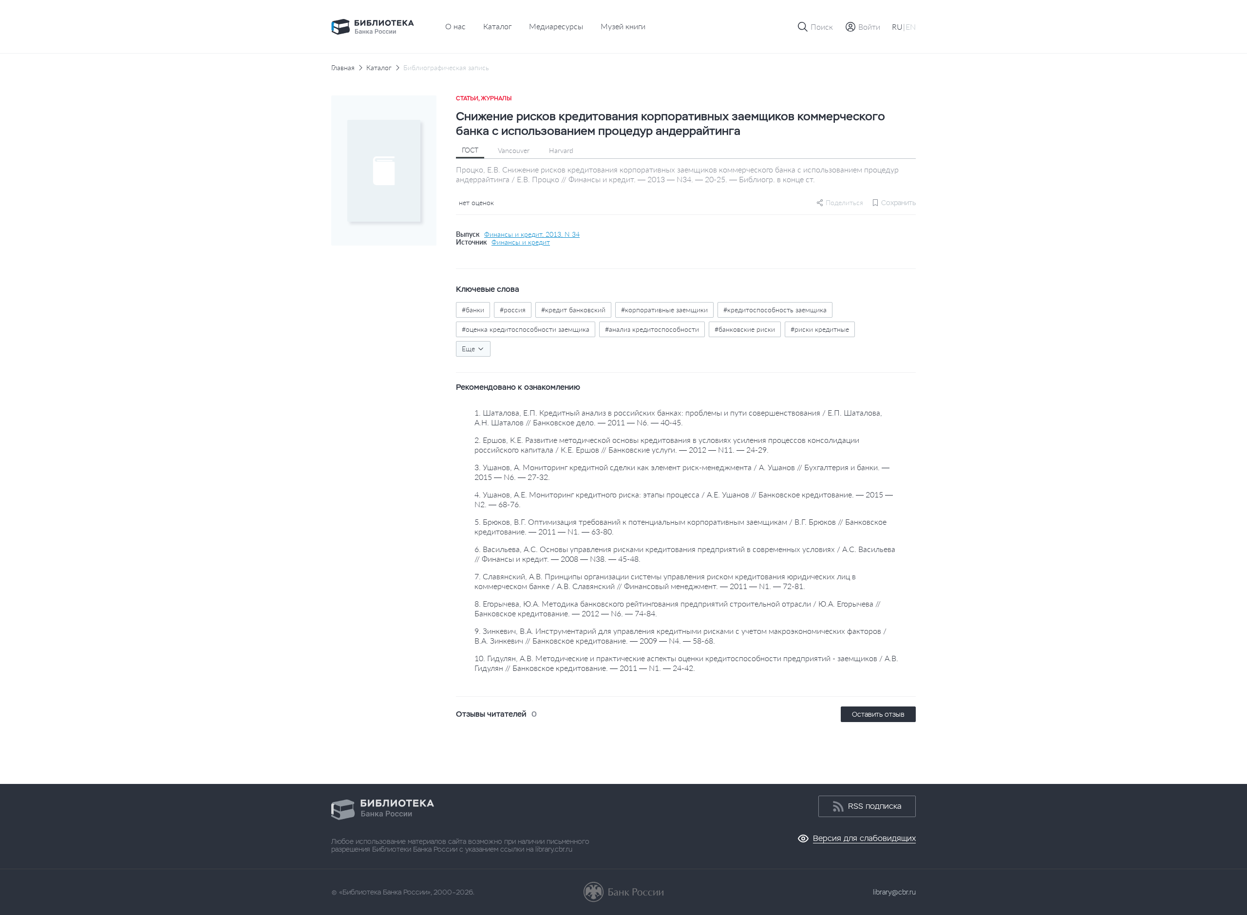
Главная (343, 68)
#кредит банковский (573, 309)
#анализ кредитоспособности (652, 329)
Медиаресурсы (556, 26)
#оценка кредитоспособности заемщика (525, 329)
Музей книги (623, 26)
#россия (513, 309)
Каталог (497, 26)
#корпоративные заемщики (664, 309)
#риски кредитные (820, 329)
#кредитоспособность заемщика (775, 309)
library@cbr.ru (894, 892)
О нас (455, 26)
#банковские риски (745, 329)
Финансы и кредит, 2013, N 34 (532, 234)
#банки (473, 309)
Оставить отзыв (878, 714)
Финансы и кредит (520, 242)
